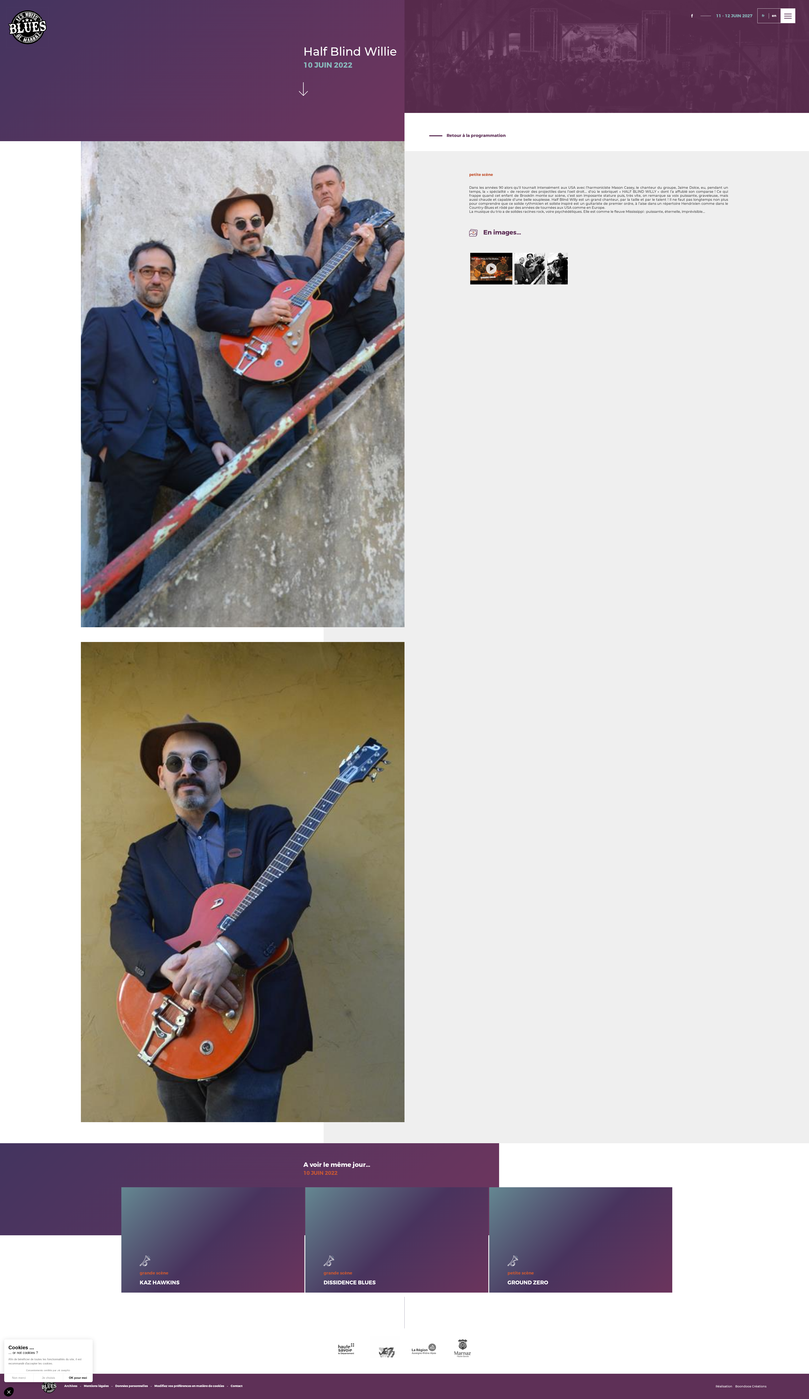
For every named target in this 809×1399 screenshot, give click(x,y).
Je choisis (48, 1377)
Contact (236, 1386)
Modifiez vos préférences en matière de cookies (189, 1386)
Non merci (19, 1377)
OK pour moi (78, 1377)
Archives (70, 1386)
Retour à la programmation (476, 135)
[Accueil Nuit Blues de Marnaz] (27, 27)
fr (763, 15)
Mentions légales (96, 1386)
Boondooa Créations (750, 1386)
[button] (9, 1392)
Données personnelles (131, 1386)
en (774, 15)
